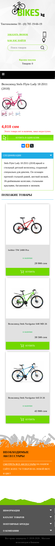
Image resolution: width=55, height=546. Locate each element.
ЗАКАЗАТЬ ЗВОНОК (17, 34)
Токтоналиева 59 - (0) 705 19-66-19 (21, 23)
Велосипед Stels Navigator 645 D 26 (26, 398)
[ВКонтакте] (23, 146)
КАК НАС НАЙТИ (16, 40)
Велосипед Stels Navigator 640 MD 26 (27, 324)
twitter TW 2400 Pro (18, 250)
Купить (30, 271)
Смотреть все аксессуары (19, 464)
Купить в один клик (27, 138)
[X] (32, 146)
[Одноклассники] (27, 146)
